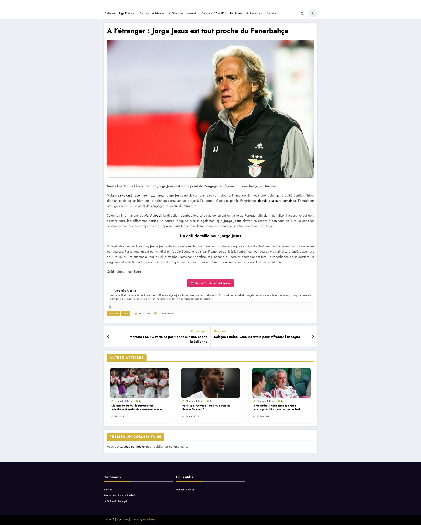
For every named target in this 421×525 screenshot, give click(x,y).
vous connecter (134, 446)
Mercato (192, 13)
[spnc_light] (313, 13)
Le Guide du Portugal (115, 501)
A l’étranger (176, 13)
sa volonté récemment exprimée (140, 195)
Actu (125, 313)
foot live (108, 489)
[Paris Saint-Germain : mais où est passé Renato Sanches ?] (210, 383)
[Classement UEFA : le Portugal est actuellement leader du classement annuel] (139, 383)
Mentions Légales (185, 489)
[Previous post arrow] (108, 336)
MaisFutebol (152, 215)
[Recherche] (302, 14)
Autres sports (254, 13)
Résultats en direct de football (119, 495)
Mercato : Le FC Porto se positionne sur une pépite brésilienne (168, 339)
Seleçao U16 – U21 (214, 13)
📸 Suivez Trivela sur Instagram (210, 283)
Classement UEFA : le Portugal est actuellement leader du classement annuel (136, 407)
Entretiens (273, 13)
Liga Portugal (127, 13)
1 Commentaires (166, 313)
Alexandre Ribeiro (124, 401)
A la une (113, 313)
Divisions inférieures (151, 13)
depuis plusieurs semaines (277, 200)
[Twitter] (110, 307)
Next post (220, 331)
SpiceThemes (149, 519)
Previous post (199, 331)
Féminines (236, 13)
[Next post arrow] (313, 336)
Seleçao (110, 13)
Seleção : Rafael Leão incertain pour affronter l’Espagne (257, 337)
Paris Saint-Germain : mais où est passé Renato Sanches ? (206, 407)
